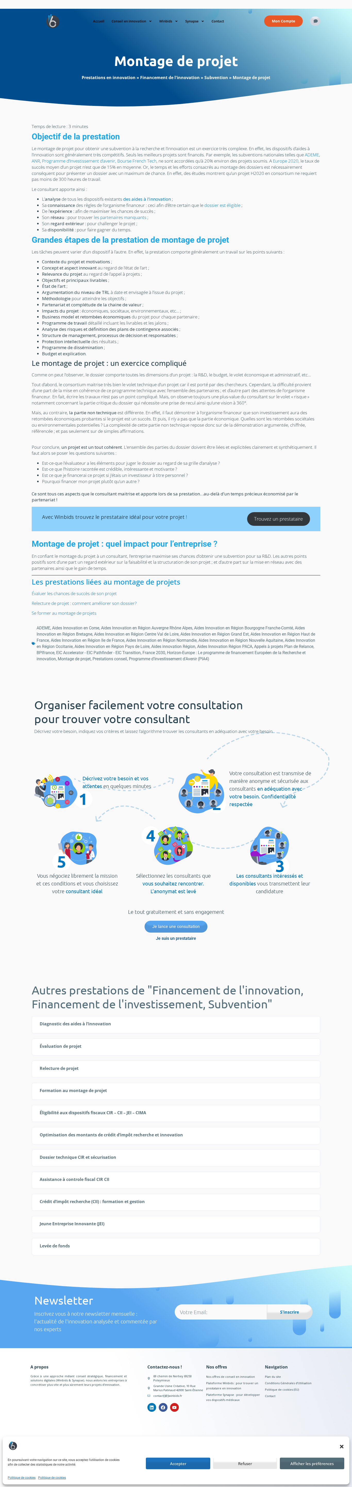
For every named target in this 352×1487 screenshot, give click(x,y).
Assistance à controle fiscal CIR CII (74, 1179)
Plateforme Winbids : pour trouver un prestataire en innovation (232, 1385)
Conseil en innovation (129, 21)
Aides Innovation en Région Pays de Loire (111, 646)
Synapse (191, 21)
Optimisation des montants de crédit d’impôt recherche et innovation (111, 1135)
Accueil (98, 21)
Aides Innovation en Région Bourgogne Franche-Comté (243, 628)
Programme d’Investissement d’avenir (78, 161)
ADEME (312, 155)
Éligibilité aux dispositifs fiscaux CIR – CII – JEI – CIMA (93, 1113)
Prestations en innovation (109, 77)
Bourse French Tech (136, 161)
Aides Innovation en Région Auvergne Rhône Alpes (146, 628)
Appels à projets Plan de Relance (283, 646)
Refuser (245, 1463)
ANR (36, 161)
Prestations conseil (110, 658)
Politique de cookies (22, 1478)
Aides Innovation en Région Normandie (161, 640)
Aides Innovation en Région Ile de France (87, 640)
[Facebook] (163, 1407)
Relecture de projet (59, 1068)
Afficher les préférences (312, 1463)
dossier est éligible (222, 205)
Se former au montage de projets (64, 613)
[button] (341, 1446)
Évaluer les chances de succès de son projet (74, 593)
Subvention (216, 77)
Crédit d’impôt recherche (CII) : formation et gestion (92, 1201)
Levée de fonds (55, 1246)
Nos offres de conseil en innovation (230, 1377)
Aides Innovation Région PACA (224, 646)
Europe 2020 (285, 161)
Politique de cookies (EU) (282, 1389)
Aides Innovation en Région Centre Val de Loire (136, 634)
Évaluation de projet (60, 1046)
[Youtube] (174, 1407)
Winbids (165, 21)
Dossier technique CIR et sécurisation (78, 1157)
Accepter (178, 1463)
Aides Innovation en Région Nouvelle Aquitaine (240, 640)
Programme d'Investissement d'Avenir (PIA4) (169, 658)
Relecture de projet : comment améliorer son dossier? (84, 603)
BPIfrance (45, 652)
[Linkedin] (151, 1407)
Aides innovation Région (173, 646)
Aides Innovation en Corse (75, 628)
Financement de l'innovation (170, 77)
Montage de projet (74, 658)
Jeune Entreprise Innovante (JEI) (72, 1224)
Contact (218, 21)
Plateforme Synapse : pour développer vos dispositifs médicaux (233, 1397)
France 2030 (154, 652)
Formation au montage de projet (73, 1090)
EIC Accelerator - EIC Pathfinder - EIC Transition (98, 652)
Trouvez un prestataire (278, 519)
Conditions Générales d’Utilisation (288, 1383)
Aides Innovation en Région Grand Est (214, 634)
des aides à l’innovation (147, 199)
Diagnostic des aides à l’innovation (75, 1024)
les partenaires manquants (120, 217)
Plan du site (273, 1377)
